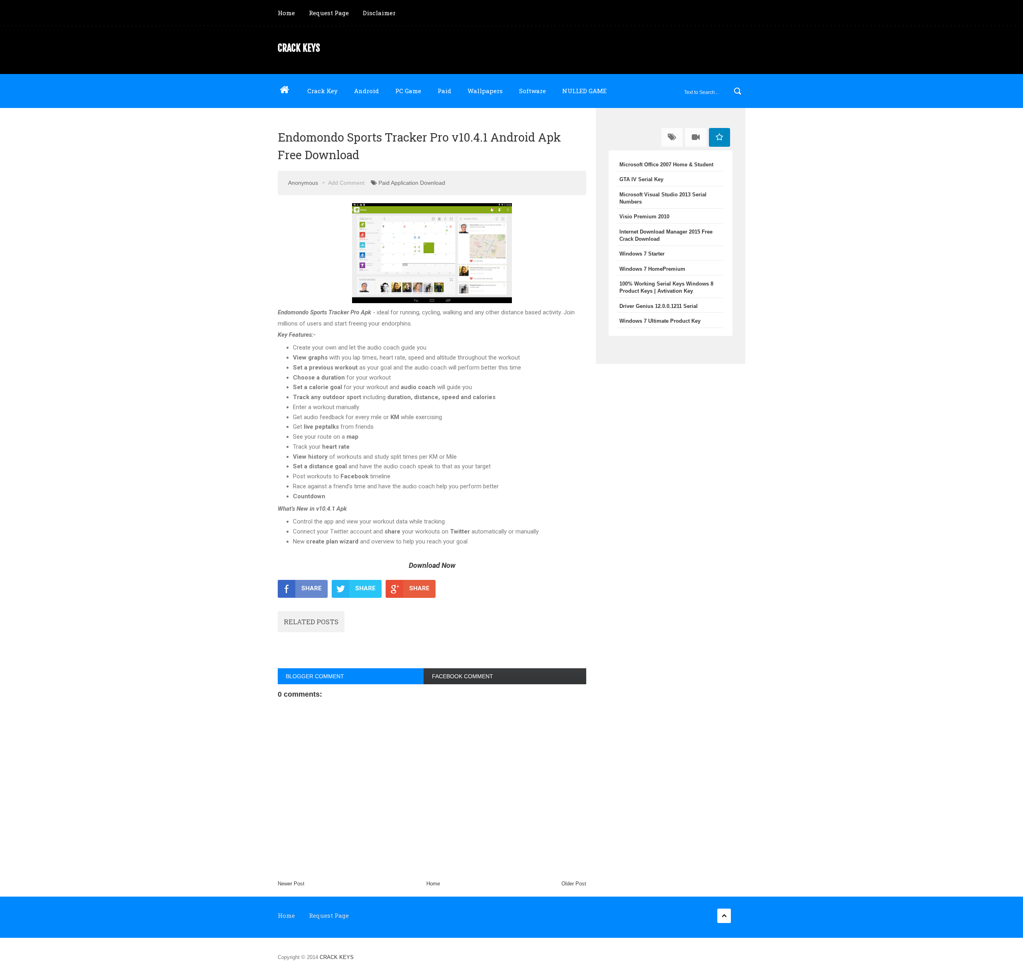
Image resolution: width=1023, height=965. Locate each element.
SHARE (311, 588)
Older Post (573, 884)
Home (286, 13)
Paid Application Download (411, 183)
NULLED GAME (584, 91)
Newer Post (291, 884)
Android (366, 91)
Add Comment (346, 183)
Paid (444, 91)
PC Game (408, 91)
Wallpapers (485, 91)
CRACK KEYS (299, 48)
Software (532, 91)
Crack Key (322, 91)
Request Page (329, 13)
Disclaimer (379, 13)
